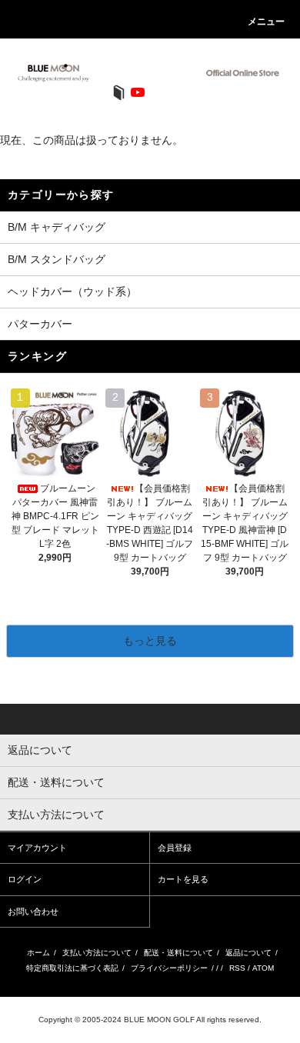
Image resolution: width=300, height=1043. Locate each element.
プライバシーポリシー (169, 968)
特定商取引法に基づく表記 (72, 968)
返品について (248, 952)
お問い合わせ (33, 911)
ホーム (38, 952)
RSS (237, 968)
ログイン (25, 879)
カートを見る (183, 879)
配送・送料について (178, 952)
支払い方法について (97, 952)
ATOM (263, 968)
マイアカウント (37, 847)
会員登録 (175, 847)
